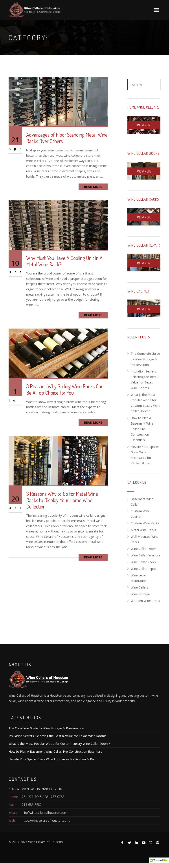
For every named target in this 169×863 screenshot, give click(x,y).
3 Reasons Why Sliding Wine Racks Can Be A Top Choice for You (64, 389)
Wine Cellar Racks (143, 199)
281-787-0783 (54, 797)
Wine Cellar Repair (143, 245)
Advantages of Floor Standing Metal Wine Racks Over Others (67, 137)
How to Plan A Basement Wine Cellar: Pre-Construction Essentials (142, 429)
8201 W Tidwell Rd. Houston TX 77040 (35, 789)
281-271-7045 (32, 797)
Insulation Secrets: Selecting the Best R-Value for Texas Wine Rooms (58, 736)
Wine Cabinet (138, 291)
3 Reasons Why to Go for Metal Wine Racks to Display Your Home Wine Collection (62, 500)
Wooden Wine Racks (145, 601)
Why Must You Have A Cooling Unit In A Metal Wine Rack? (64, 261)
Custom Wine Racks (145, 523)
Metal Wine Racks (143, 530)
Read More (93, 187)
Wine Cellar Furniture (145, 555)
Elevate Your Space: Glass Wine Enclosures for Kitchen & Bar (52, 759)
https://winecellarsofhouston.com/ (46, 820)
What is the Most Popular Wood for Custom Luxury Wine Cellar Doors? (59, 743)
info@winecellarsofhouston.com (44, 812)
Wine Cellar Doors (143, 153)
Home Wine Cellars (143, 107)
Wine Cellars (139, 587)
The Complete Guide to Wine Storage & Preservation (145, 359)
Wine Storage (140, 594)
